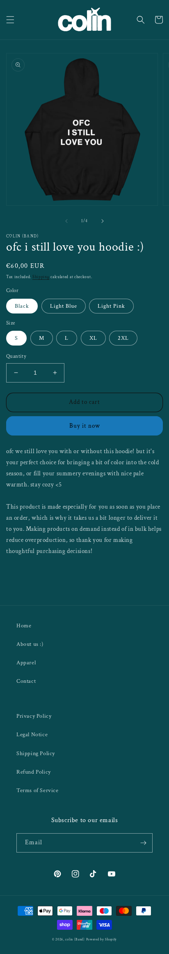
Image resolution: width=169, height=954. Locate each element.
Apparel (26, 662)
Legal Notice (32, 734)
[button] (10, 20)
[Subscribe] (143, 843)
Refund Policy (33, 772)
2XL (123, 338)
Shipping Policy (35, 753)
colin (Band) (74, 939)
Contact (26, 681)
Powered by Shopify (101, 939)
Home (23, 625)
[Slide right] (103, 221)
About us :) (29, 644)
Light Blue (63, 306)
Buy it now (84, 426)
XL (93, 338)
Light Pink (111, 306)
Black (22, 306)
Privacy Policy (33, 716)
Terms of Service (37, 790)
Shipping (41, 277)
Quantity (16, 356)
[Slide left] (66, 221)
